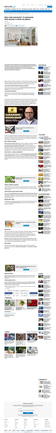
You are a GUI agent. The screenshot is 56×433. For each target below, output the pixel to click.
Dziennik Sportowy (26, 13)
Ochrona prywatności (29, 430)
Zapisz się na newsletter (20, 25)
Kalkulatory (46, 419)
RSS (50, 430)
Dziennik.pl (16, 419)
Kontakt (6, 430)
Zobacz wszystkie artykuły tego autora (10, 313)
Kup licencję (13, 287)
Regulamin (23, 430)
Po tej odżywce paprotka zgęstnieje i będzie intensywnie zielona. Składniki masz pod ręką (21, 308)
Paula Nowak (6, 21)
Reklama (14, 430)
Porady (10, 11)
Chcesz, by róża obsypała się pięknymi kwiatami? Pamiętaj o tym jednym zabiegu (32, 308)
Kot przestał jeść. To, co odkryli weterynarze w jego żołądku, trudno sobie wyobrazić (10, 315)
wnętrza (16, 290)
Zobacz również (26, 225)
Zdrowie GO (14, 13)
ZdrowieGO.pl (36, 419)
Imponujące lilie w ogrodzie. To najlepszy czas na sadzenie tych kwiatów (26, 223)
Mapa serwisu (37, 430)
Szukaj (50, 6)
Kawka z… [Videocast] (20, 13)
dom (13, 290)
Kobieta (6, 11)
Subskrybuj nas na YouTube (10, 25)
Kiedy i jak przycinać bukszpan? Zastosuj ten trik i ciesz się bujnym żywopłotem (26, 178)
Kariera (18, 430)
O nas (10, 430)
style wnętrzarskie (23, 290)
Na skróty (6, 419)
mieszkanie (10, 290)
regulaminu (28, 410)
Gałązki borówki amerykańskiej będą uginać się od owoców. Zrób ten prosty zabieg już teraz (26, 267)
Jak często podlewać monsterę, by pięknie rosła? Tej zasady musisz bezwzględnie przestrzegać (9, 308)
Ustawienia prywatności (44, 430)
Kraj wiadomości (34, 331)
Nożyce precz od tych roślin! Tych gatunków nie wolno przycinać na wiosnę (25, 128)
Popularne (28, 331)
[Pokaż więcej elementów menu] (51, 9)
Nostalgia (11, 13)
